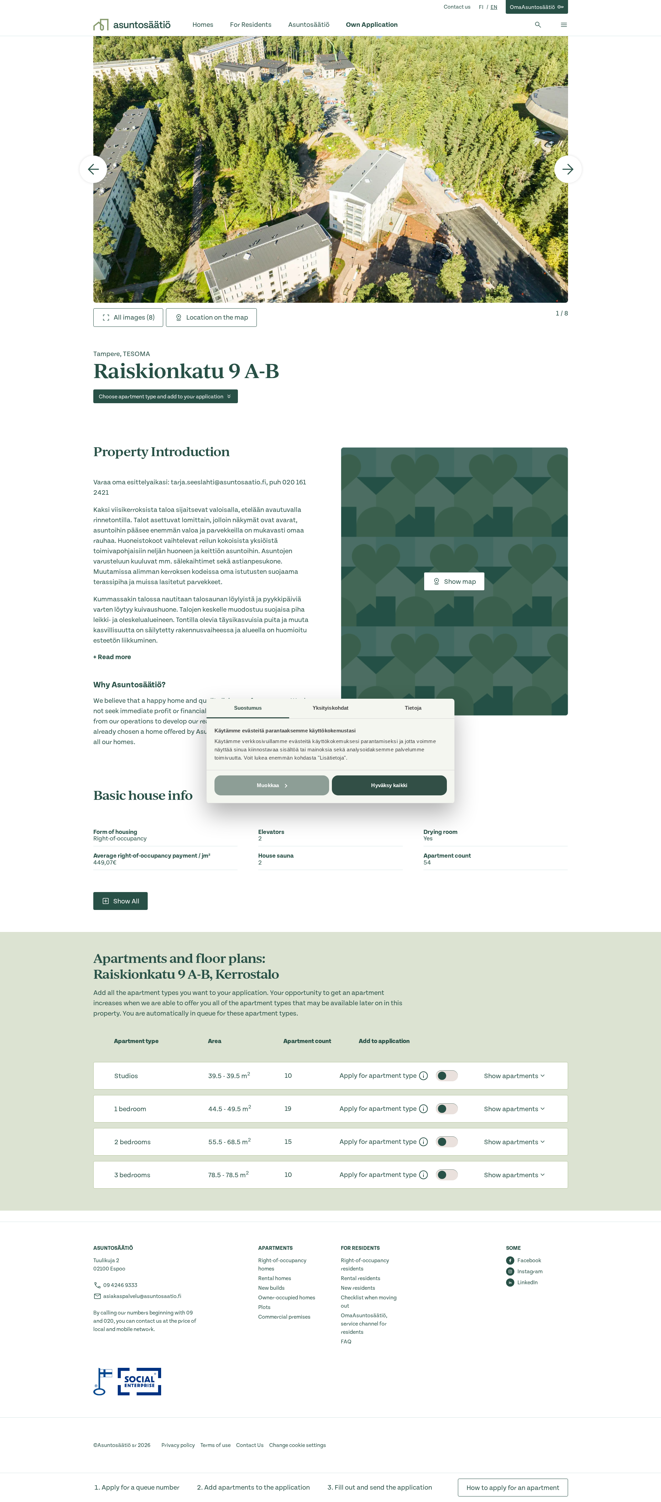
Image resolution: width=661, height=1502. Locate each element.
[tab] (128, 317)
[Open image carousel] (330, 169)
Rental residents (360, 1278)
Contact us (457, 7)
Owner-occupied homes (286, 1298)
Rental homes (274, 1278)
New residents (358, 1288)
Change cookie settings (297, 1445)
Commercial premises (284, 1317)
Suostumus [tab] (248, 708)
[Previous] (93, 169)
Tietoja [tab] (413, 708)
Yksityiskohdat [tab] (330, 708)
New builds (271, 1288)
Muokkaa (268, 785)
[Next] (568, 169)
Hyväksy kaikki (389, 785)
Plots (264, 1307)
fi (481, 7)
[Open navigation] (564, 25)
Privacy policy (178, 1445)
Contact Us (250, 1445)
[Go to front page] (131, 25)
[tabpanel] (330, 169)
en (494, 7)
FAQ (346, 1342)
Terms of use (215, 1445)
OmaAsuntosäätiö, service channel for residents (364, 1323)
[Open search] (538, 25)
